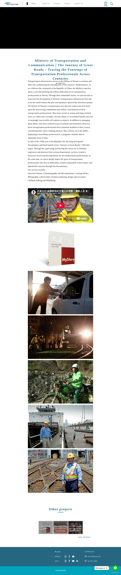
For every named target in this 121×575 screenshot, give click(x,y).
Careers (67, 3)
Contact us (78, 3)
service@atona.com (94, 556)
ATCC (57, 561)
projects (60, 83)
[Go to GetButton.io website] (115, 572)
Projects (57, 3)
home (80, 537)
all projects (86, 537)
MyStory (58, 556)
